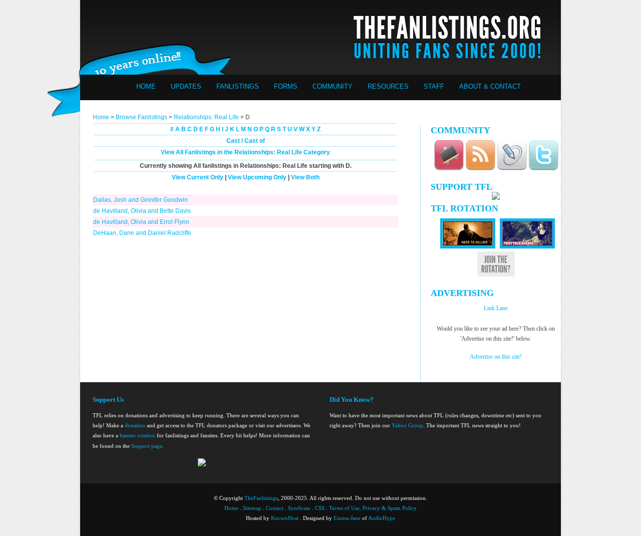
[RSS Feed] (480, 168)
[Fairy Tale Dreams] (527, 246)
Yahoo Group (407, 425)
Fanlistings (237, 86)
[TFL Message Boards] (449, 168)
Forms (285, 86)
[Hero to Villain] (468, 246)
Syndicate (299, 508)
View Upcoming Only (257, 177)
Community (332, 86)
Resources (388, 86)
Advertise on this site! (496, 356)
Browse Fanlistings (141, 117)
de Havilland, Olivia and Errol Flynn (141, 221)
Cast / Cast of (245, 140)
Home (146, 86)
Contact (274, 508)
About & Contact (490, 86)
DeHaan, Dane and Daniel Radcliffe (142, 232)
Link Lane (496, 308)
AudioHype (381, 518)
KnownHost (284, 518)
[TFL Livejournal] (512, 168)
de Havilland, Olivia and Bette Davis (142, 210)
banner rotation (137, 435)
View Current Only (197, 177)
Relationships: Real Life (206, 117)
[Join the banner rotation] (496, 275)
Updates (186, 86)
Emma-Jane (347, 518)
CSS (320, 508)
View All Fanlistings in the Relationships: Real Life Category (245, 152)
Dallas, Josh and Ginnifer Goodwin (140, 199)
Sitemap (252, 508)
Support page (146, 446)
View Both (305, 177)
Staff (434, 86)
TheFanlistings (261, 498)
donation (135, 425)
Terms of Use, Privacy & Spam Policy (373, 508)
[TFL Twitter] (543, 168)
